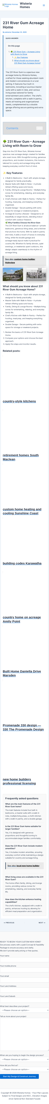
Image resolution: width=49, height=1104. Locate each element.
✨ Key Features (21, 57)
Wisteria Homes (26, 5)
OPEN (39, 128)
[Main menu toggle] (43, 5)
